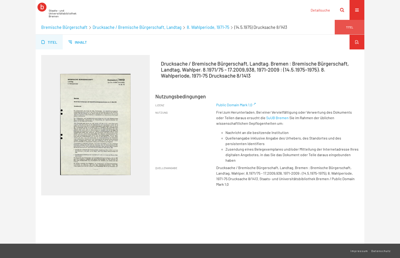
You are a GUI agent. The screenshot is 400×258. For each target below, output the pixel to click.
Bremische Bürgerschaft (64, 27)
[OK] (342, 10)
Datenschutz (381, 250)
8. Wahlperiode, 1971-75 (208, 27)
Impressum (359, 250)
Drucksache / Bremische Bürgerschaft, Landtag (137, 27)
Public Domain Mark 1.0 (234, 105)
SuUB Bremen (277, 117)
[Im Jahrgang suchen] (357, 42)
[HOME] (57, 9)
